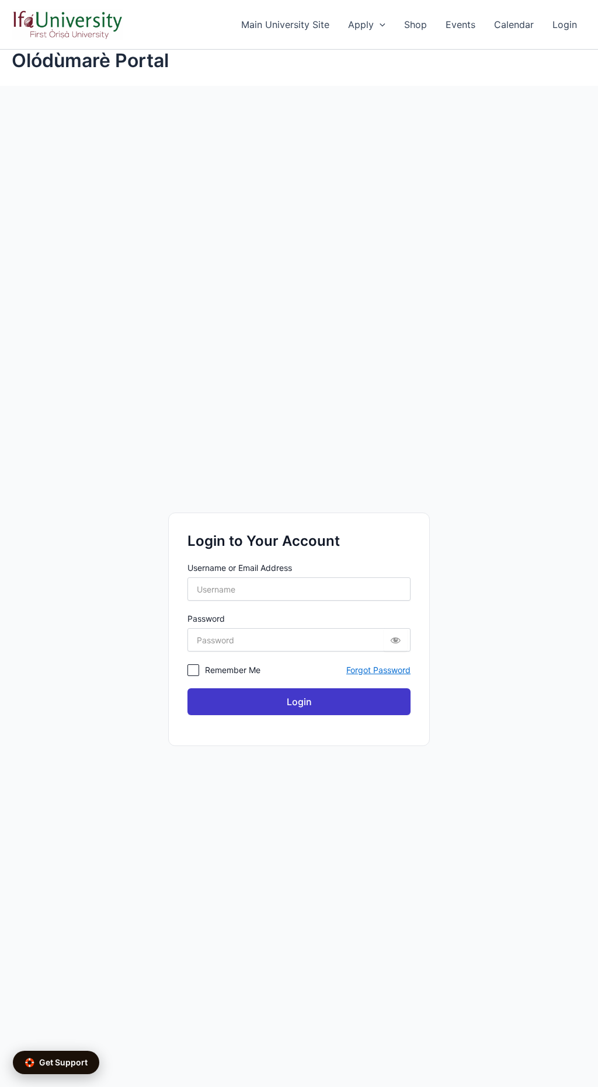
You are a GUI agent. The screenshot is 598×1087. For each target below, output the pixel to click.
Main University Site (285, 24)
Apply (361, 24)
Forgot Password (378, 670)
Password (206, 618)
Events (460, 24)
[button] (379, 24)
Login (564, 24)
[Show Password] (395, 639)
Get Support (56, 1062)
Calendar (514, 24)
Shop (415, 24)
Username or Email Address (239, 568)
